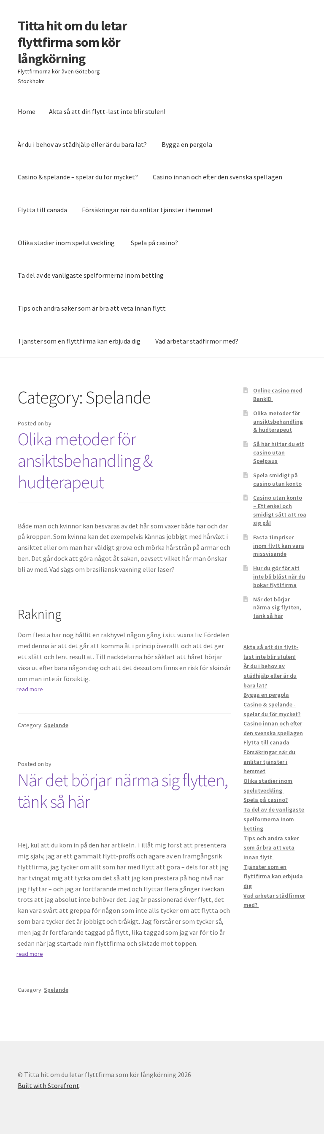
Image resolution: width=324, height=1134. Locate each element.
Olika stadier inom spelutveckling (67, 242)
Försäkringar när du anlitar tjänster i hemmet (147, 210)
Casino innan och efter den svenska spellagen (217, 177)
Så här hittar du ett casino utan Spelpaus (278, 452)
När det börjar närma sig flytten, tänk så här (123, 790)
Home (26, 111)
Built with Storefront (48, 1085)
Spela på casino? (154, 242)
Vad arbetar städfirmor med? (197, 341)
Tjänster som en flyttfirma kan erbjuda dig (79, 341)
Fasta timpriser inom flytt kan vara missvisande (278, 545)
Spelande (56, 725)
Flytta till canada (42, 210)
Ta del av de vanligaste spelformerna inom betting (91, 275)
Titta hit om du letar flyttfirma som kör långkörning (72, 42)
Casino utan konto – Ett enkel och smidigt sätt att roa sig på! (279, 510)
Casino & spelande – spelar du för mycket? (78, 177)
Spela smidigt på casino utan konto (277, 479)
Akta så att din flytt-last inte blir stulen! (107, 111)
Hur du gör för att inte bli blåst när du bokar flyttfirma (279, 576)
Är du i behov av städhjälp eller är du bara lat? (82, 144)
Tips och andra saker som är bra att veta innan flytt (92, 308)
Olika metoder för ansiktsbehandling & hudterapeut (85, 460)
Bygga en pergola (187, 144)
